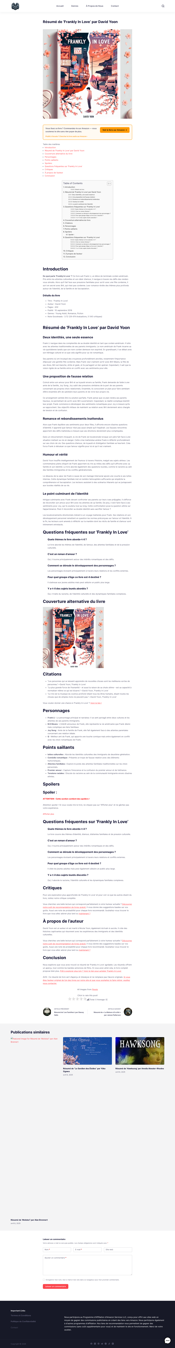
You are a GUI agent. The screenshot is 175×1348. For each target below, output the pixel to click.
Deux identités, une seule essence (83, 195)
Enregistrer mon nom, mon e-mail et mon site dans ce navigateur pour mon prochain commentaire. (82, 1280)
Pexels (95, 989)
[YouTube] (113, 1344)
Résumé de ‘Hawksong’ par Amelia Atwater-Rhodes (139, 1068)
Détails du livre (79, 189)
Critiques (49, 169)
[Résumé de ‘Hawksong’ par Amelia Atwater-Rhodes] (139, 1051)
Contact (115, 6)
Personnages (50, 157)
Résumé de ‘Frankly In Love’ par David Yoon (64, 150)
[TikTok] (109, 1344)
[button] (48, 814)
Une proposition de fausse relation (83, 197)
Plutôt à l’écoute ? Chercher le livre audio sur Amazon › (66, 136)
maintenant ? (84, 913)
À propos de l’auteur (54, 172)
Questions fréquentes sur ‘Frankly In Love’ (63, 166)
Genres (74, 6)
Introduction (50, 147)
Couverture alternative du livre (58, 153)
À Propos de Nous (94, 6)
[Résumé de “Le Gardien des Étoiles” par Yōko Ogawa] (87, 1051)
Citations (69, 223)
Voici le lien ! (96, 703)
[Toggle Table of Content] (108, 184)
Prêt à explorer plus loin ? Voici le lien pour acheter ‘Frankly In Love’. (90, 971)
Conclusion (50, 176)
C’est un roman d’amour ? (82, 211)
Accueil (59, 6)
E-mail (78, 1249)
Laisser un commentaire (55, 1286)
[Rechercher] (163, 6)
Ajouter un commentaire (55, 1258)
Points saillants (51, 160)
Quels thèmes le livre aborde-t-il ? (85, 209)
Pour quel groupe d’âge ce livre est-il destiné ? (89, 215)
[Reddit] (102, 1344)
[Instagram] (106, 1344)
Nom (47, 1249)
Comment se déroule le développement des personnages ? (93, 213)
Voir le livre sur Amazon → (114, 130)
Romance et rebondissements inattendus (85, 199)
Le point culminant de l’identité (82, 204)
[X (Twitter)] (95, 1344)
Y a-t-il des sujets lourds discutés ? (86, 248)
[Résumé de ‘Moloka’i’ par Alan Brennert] (35, 1126)
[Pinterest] (98, 1344)
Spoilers (48, 163)
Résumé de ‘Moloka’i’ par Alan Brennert (29, 1220)
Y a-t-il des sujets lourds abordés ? (86, 217)
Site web (109, 1249)
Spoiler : (72, 234)
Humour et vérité (77, 202)
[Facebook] (91, 1344)
